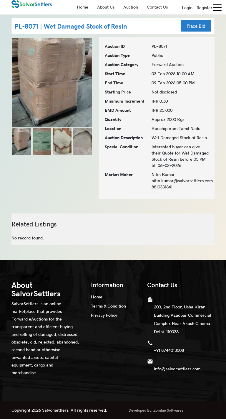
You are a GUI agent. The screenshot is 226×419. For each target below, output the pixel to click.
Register (204, 7)
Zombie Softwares (168, 410)
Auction (130, 7)
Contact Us (157, 7)
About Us (105, 7)
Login (187, 7)
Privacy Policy (104, 315)
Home (82, 7)
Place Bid (196, 25)
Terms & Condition (108, 306)
